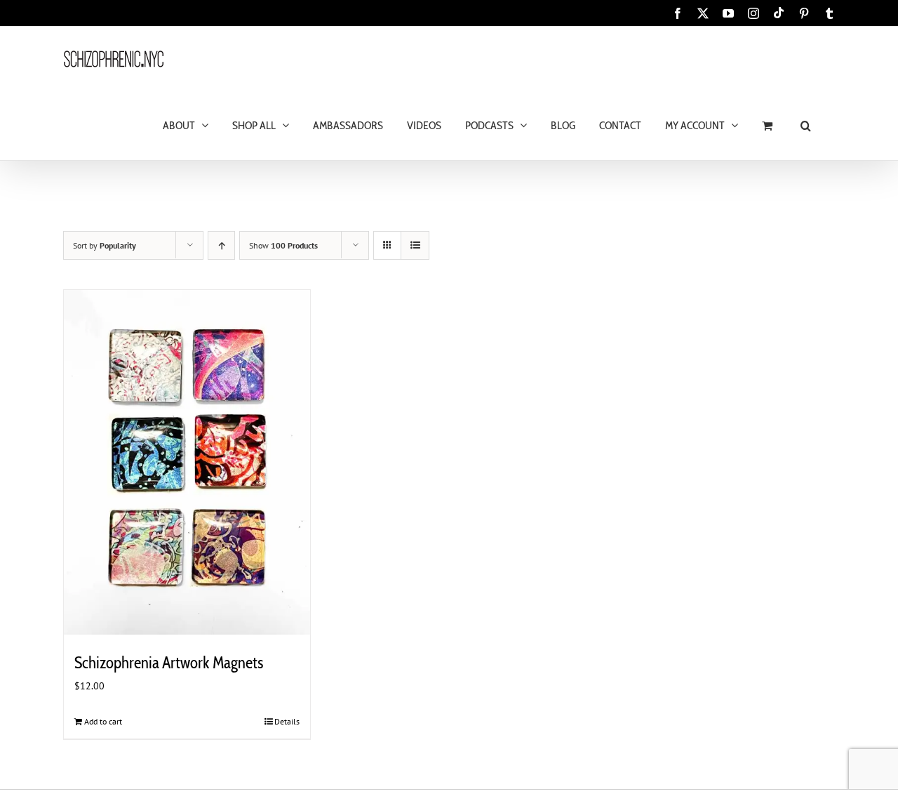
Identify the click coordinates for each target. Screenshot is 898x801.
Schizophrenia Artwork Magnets (168, 663)
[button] (805, 124)
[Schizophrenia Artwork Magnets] (187, 462)
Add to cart (103, 721)
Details (287, 721)
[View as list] (415, 245)
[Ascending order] (221, 245)
